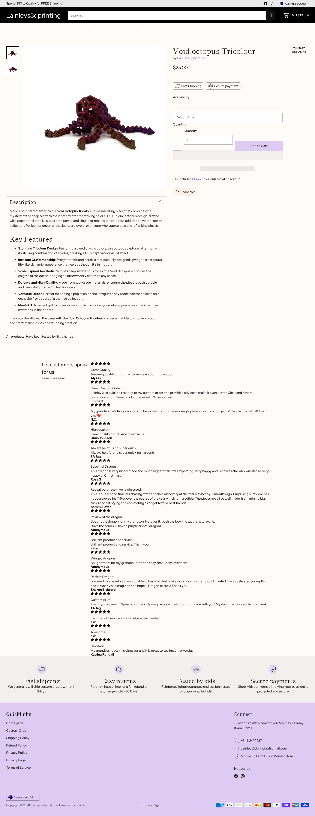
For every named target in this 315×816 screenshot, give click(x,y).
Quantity (179, 124)
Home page (14, 723)
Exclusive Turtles (210, 30)
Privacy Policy (16, 753)
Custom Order (182, 30)
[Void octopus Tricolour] (94, 117)
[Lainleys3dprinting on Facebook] (265, 4)
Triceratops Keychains (118, 30)
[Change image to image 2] (12, 68)
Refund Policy (16, 745)
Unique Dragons (175, 25)
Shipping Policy (17, 738)
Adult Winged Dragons (66, 25)
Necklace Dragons (127, 25)
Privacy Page (16, 760)
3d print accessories (137, 35)
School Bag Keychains (16, 30)
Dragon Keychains (153, 30)
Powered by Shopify (72, 805)
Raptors (111, 35)
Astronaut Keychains (52, 30)
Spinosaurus (22, 35)
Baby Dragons (98, 25)
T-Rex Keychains (85, 30)
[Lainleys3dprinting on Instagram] (271, 4)
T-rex (4, 35)
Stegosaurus (67, 35)
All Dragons (8, 25)
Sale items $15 (220, 25)
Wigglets (198, 25)
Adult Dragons (33, 25)
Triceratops (44, 35)
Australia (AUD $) (295, 3)
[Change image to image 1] (12, 52)
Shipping (199, 179)
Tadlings (151, 25)
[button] (228, 155)
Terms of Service (18, 767)
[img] (181, 363)
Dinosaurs (235, 30)
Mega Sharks (91, 35)
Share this (187, 192)
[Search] (270, 15)
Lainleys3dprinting (191, 58)
